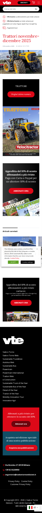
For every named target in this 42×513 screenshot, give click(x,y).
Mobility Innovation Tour (13, 397)
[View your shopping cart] (33, 2)
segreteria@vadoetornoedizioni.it (20, 474)
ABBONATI (24, 3)
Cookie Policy (26, 481)
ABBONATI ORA (21, 303)
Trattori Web (8, 376)
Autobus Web (8, 362)
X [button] (37, 249)
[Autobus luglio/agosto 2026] (19, 245)
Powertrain (7, 369)
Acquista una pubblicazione (21, 448)
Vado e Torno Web (10, 355)
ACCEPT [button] (13, 262)
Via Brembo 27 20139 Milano (17, 465)
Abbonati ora (21, 424)
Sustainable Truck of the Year (15, 383)
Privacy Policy (13, 481)
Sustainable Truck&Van (12, 359)
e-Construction (9, 379)
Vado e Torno (8, 352)
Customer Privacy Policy (20, 484)
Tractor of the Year (11, 393)
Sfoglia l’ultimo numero (21, 94)
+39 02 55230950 (12, 470)
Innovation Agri (9, 400)
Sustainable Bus (9, 366)
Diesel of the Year (10, 390)
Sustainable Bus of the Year (14, 386)
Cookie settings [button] (27, 262)
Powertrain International (13, 373)
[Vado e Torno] (7, 2)
